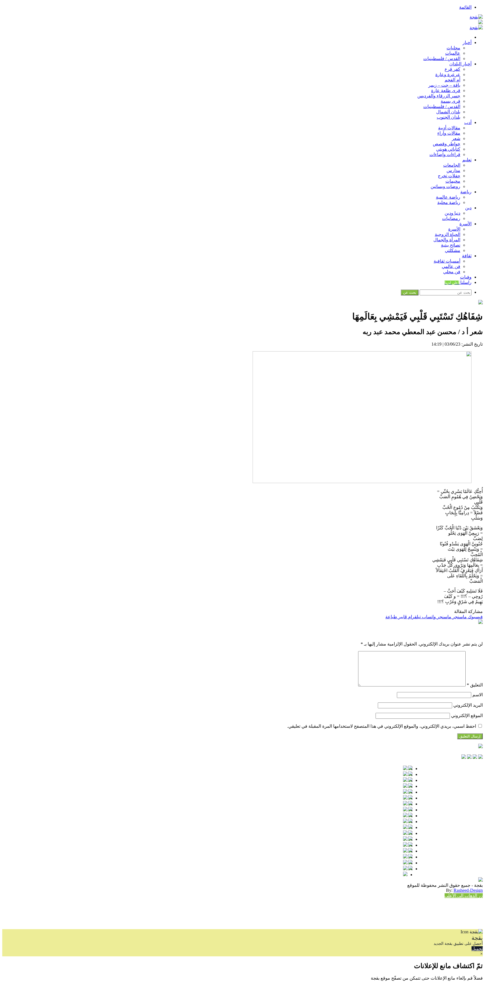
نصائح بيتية (450, 245)
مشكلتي (452, 250)
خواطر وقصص (446, 143)
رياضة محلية (448, 202)
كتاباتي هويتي (448, 149)
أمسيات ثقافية (447, 261)
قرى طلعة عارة (445, 90)
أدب (468, 122)
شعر (456, 138)
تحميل (477, 948)
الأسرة (465, 223)
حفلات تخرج (449, 175)
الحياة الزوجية (447, 234)
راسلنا (458, 282)
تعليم (467, 159)
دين (468, 207)
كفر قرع (452, 69)
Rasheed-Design (468, 890)
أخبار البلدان (460, 63)
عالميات (452, 53)
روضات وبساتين (445, 186)
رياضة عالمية (448, 197)
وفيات (466, 277)
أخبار (467, 42)
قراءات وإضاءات (444, 154)
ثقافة (467, 255)
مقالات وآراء (448, 133)
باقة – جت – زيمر (444, 85)
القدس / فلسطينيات (441, 58)
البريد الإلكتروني (468, 705)
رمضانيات (451, 218)
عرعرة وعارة (447, 74)
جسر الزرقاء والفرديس (438, 95)
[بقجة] (476, 17)
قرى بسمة (450, 101)
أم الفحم (452, 79)
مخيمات (452, 181)
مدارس (453, 170)
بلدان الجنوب (448, 117)
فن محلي (451, 271)
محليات (453, 47)
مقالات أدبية (449, 127)
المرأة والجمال (446, 239)
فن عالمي (451, 266)
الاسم (477, 694)
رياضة (466, 191)
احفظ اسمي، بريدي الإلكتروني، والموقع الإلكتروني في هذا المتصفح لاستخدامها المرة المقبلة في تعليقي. (381, 726)
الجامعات (451, 165)
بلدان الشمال (448, 111)
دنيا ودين (452, 213)
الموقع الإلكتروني (467, 715)
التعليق (475, 685)
